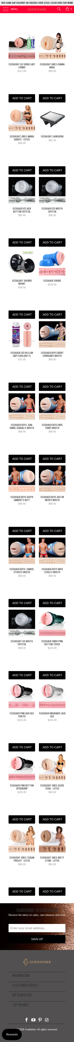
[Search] (59, 9)
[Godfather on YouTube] (33, 1020)
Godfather (30, 1029)
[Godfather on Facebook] (27, 1020)
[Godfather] (37, 9)
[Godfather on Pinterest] (40, 1020)
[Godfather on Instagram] (47, 1020)
